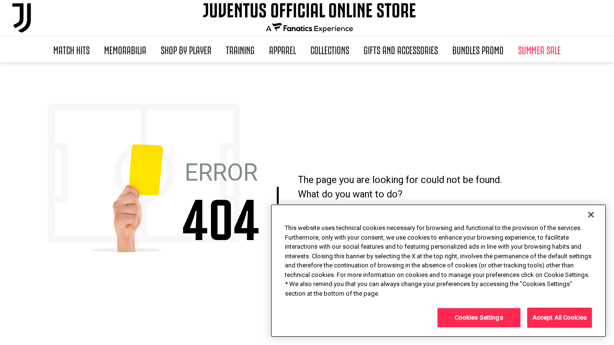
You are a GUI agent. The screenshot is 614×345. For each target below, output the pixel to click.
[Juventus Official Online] (21, 18)
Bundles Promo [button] (478, 49)
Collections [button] (329, 49)
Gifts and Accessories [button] (401, 49)
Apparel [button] (282, 49)
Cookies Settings (479, 317)
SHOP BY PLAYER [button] (186, 49)
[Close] (591, 214)
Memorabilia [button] (125, 49)
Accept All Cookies (559, 317)
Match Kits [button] (71, 49)
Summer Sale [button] (539, 49)
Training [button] (240, 49)
